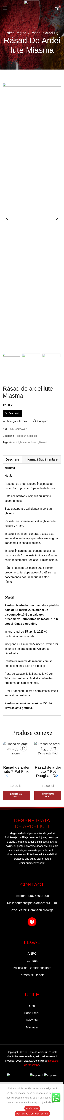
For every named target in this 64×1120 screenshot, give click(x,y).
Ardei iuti (14, 442)
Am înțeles (32, 1108)
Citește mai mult (16, 795)
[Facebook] (32, 921)
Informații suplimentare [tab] (41, 459)
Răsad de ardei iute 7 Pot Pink (16, 769)
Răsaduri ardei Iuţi (44, 33)
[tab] (12, 459)
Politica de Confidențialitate (32, 1113)
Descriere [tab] (12, 459)
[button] (7, 218)
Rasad (43, 442)
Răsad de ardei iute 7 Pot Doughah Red (48, 771)
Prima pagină (16, 33)
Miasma (25, 442)
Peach (34, 442)
